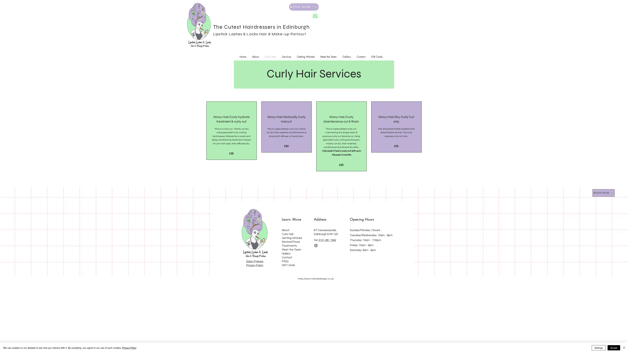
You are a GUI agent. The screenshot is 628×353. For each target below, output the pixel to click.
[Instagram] (316, 246)
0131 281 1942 (327, 240)
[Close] (624, 347)
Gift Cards (288, 265)
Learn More (291, 219)
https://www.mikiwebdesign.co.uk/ (316, 279)
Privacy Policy (129, 347)
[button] (315, 15)
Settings (598, 347)
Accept (613, 347)
